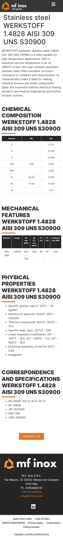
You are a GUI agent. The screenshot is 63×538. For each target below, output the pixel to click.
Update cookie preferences (31, 534)
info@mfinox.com (31, 496)
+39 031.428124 (31, 492)
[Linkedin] (33, 506)
